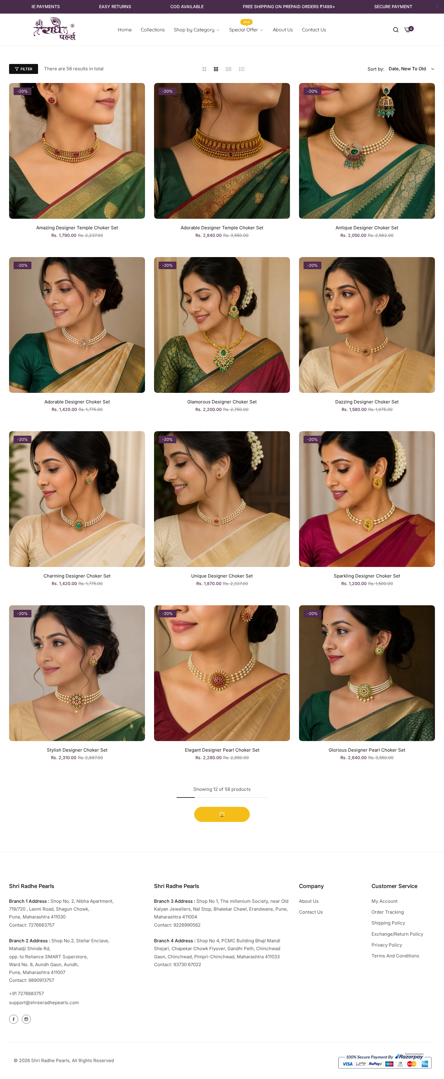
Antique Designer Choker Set (367, 228)
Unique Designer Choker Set (222, 576)
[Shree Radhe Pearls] (54, 30)
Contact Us (311, 912)
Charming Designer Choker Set (77, 576)
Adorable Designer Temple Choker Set (222, 228)
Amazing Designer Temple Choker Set (77, 228)
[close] (437, 7)
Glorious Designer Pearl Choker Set (367, 750)
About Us (309, 901)
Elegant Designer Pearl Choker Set (222, 750)
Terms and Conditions (395, 956)
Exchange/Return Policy (397, 934)
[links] (14, 1019)
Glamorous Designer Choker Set (222, 402)
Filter (26, 69)
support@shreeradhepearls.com (44, 1002)
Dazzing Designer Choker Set (367, 402)
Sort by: (376, 69)
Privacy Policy (387, 945)
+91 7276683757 (26, 993)
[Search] (395, 29)
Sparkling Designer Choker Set (367, 576)
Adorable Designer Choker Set (77, 402)
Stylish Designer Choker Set (77, 750)
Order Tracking (388, 912)
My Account (384, 901)
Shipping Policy (388, 923)
